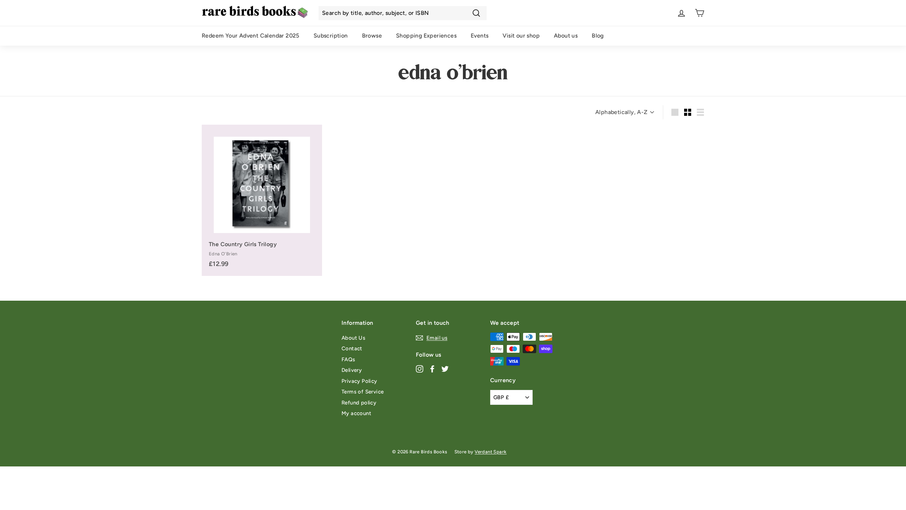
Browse (372, 35)
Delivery (352, 370)
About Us (353, 338)
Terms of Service (363, 392)
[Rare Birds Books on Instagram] (419, 368)
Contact (352, 348)
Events (479, 35)
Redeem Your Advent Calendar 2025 (250, 35)
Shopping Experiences (426, 35)
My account (356, 413)
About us (566, 35)
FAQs (348, 359)
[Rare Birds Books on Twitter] (445, 368)
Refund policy (359, 403)
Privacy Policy (359, 381)
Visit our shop (521, 35)
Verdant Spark (490, 451)
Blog (598, 35)
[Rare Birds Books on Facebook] (432, 368)
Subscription (331, 35)
